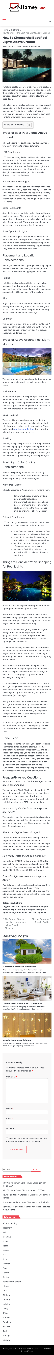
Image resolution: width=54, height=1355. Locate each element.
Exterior (6, 1264)
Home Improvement (12, 1281)
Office (5, 1313)
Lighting (18, 903)
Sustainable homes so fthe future (19, 966)
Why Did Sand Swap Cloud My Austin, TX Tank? (25, 1190)
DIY (4, 1255)
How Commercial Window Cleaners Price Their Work (27, 1202)
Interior (6, 1286)
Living (5, 1308)
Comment (11, 1077)
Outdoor (6, 1317)
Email (9, 1118)
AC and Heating (10, 1223)
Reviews (6, 1326)
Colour (6, 1241)
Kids (5, 1290)
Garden (6, 1277)
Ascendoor (38, 1349)
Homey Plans (8, 1349)
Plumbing (7, 1322)
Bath (5, 1232)
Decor (5, 1246)
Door (5, 1259)
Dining (6, 1250)
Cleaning (7, 1237)
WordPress (28, 1351)
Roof (5, 1331)
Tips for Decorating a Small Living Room (22, 1003)
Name (9, 1108)
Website (10, 1128)
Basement (7, 1228)
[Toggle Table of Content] (28, 125)
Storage (6, 1335)
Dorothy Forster (32, 46)
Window (6, 1340)
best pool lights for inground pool (19, 909)
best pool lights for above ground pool (29, 906)
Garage (6, 1273)
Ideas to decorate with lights (17, 1040)
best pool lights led (37, 912)
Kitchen (6, 1295)
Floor (5, 1268)
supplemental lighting (23, 429)
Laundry (6, 1299)
